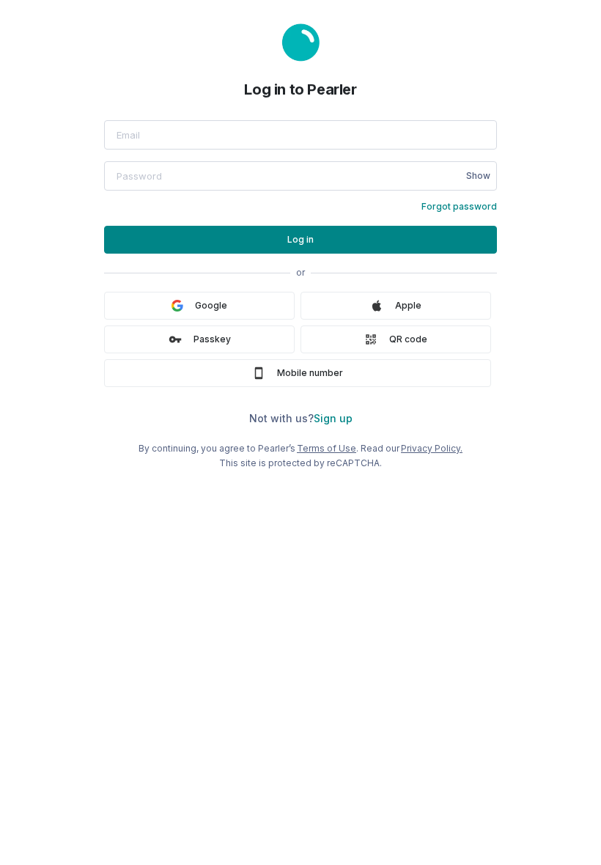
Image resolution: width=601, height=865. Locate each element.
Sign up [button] (333, 418)
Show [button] (478, 175)
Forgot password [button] (459, 206)
